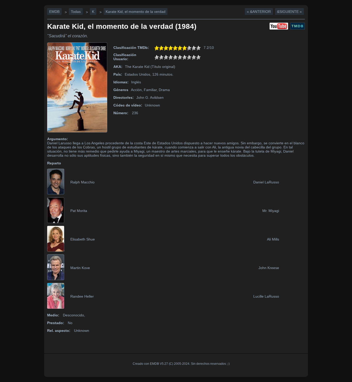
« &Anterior (259, 12)
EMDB (54, 12)
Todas (76, 12)
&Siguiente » (289, 12)
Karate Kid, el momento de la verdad (135, 12)
